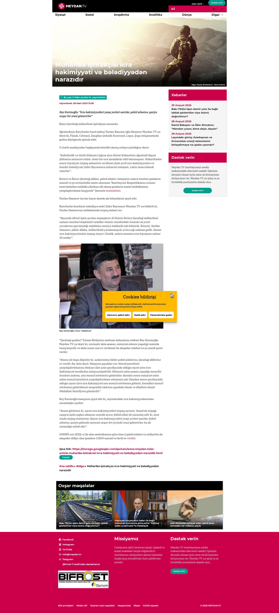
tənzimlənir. (113, 190)
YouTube (67, 549)
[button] (223, 14)
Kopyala (65, 456)
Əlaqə (137, 605)
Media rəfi (81, 605)
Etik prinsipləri (66, 605)
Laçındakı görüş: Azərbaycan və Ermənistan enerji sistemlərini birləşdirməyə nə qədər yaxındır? (192, 141)
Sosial (89, 14)
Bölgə (80, 466)
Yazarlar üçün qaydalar (102, 605)
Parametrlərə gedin (161, 314)
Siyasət (60, 14)
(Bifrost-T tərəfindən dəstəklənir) (81, 564)
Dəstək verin (217, 3)
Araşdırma (121, 14)
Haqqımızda (124, 605)
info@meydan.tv (71, 554)
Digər (216, 14)
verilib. (131, 438)
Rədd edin (140, 314)
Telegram (67, 559)
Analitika (155, 14)
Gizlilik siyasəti (150, 605)
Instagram (68, 544)
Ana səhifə (66, 466)
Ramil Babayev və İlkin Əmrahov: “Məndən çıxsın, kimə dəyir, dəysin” (194, 127)
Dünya (187, 14)
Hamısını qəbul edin (118, 314)
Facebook (68, 539)
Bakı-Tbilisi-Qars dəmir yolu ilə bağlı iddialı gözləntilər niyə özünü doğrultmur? (194, 113)
